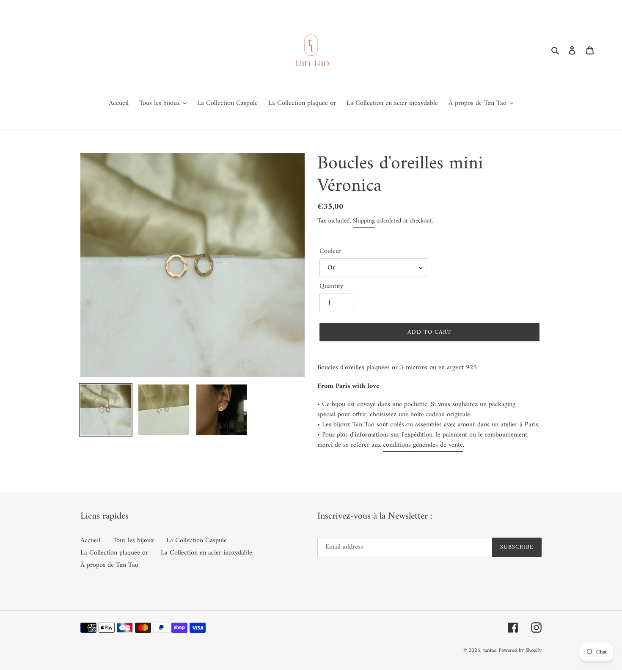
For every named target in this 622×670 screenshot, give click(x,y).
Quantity (331, 286)
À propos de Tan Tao (109, 565)
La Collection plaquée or (114, 553)
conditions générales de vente (423, 445)
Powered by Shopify (520, 650)
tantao (489, 650)
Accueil (90, 540)
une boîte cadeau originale (434, 414)
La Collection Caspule (196, 540)
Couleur (330, 251)
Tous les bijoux (133, 540)
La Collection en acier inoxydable (206, 553)
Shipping (364, 221)
